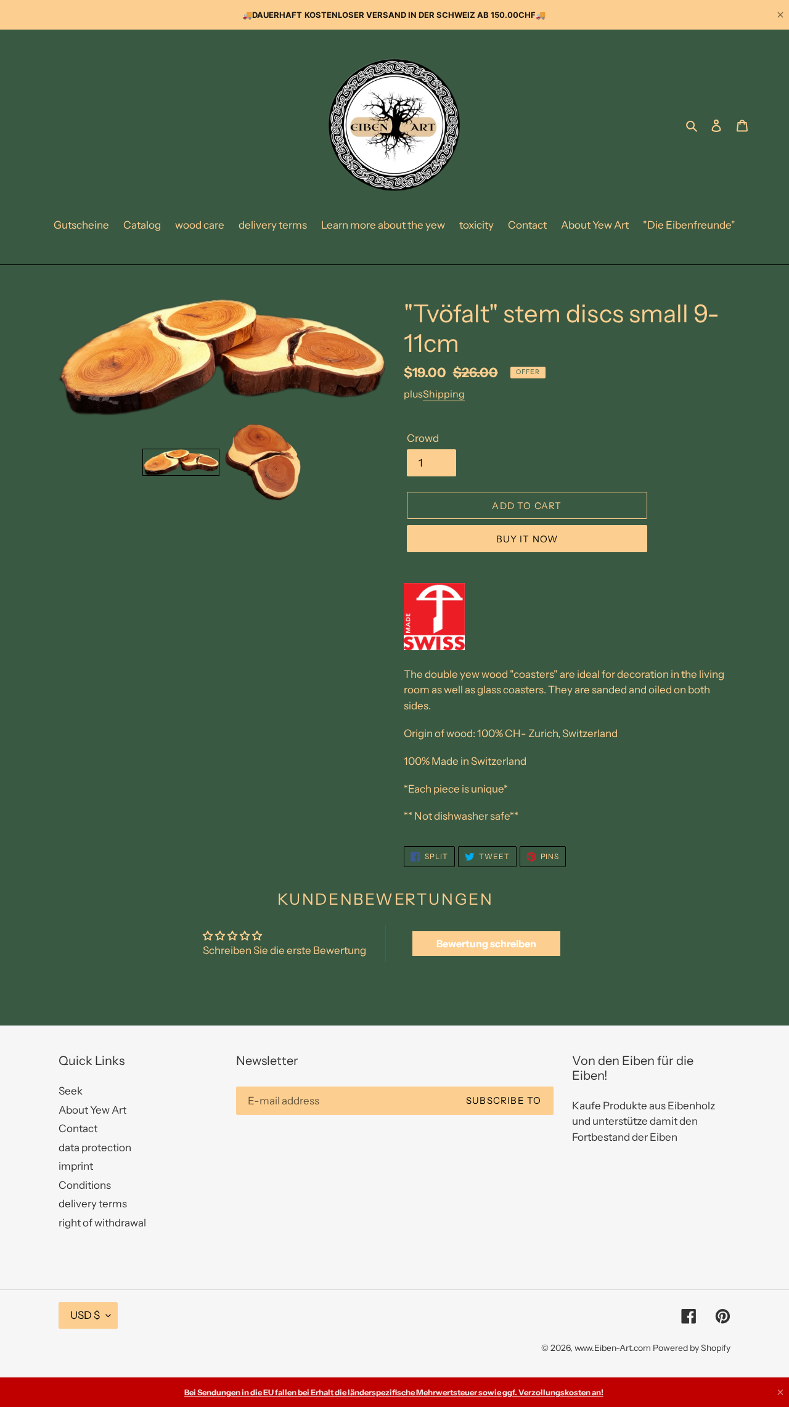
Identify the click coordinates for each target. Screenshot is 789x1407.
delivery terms (93, 1203)
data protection (95, 1147)
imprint (76, 1166)
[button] (180, 462)
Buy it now (527, 539)
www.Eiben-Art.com (612, 1347)
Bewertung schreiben (486, 943)
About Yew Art (92, 1110)
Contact (78, 1128)
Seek (71, 1091)
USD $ (85, 1315)
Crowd (423, 438)
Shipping (444, 394)
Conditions (85, 1185)
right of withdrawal (102, 1223)
